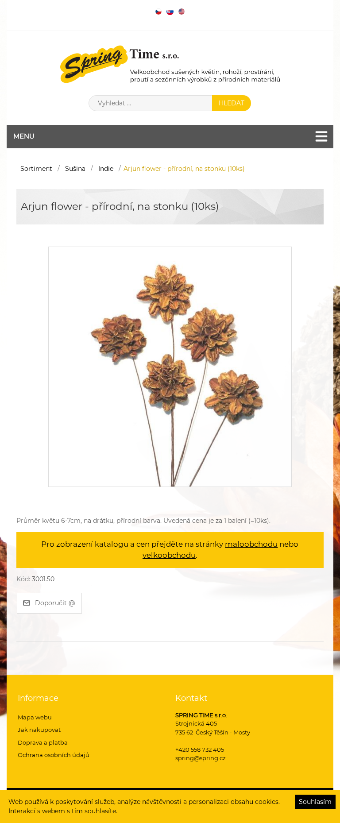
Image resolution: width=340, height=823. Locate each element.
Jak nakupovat (39, 729)
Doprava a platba (43, 742)
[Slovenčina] (170, 11)
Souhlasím (315, 802)
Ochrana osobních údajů (53, 754)
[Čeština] (158, 11)
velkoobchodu (169, 555)
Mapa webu (35, 717)
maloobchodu (251, 544)
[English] (181, 11)
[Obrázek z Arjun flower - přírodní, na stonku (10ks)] (170, 366)
